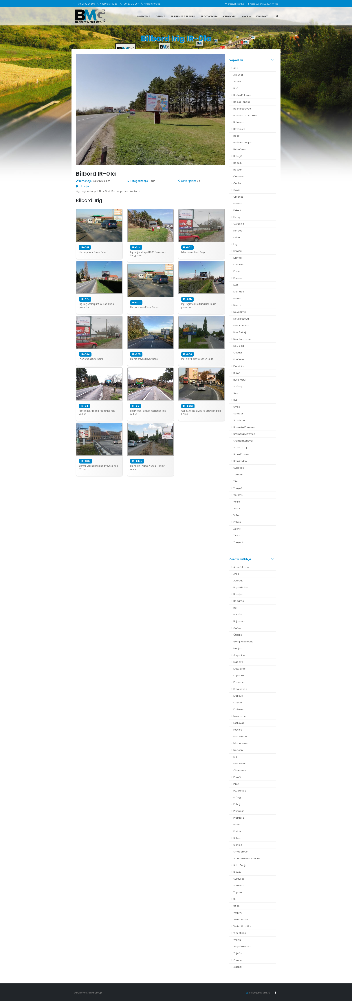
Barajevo (238, 594)
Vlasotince (239, 933)
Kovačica (238, 264)
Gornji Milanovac (243, 641)
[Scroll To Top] (345, 997)
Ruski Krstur (239, 379)
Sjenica (237, 844)
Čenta (237, 183)
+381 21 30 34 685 (85, 3)
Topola (237, 892)
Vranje (237, 939)
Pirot (236, 783)
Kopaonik (238, 675)
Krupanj (237, 702)
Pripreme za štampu (183, 16)
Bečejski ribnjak (242, 142)
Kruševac (238, 709)
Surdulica (239, 878)
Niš (235, 756)
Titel (235, 481)
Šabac (237, 838)
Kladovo (238, 661)
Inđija (236, 237)
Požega (237, 797)
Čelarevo (239, 176)
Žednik (237, 528)
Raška (237, 824)
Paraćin (237, 777)
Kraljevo (238, 695)
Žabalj (237, 522)
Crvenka (238, 196)
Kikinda (237, 257)
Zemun (237, 960)
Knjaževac (239, 668)
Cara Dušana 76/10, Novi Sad (264, 3)
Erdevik (237, 203)
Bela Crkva (239, 149)
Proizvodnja (209, 16)
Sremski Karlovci (243, 440)
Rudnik (237, 831)
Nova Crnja (240, 312)
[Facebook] (275, 992)
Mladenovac (240, 743)
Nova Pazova (241, 318)
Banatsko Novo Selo (245, 115)
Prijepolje (238, 811)
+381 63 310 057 (130, 3)
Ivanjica (238, 648)
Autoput (238, 580)
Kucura (237, 278)
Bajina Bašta (240, 587)
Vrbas (237, 508)
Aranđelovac (241, 567)
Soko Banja (240, 865)
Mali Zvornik (240, 736)
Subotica (238, 467)
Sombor (238, 413)
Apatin (237, 81)
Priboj (236, 804)
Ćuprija (237, 634)
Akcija (246, 16)
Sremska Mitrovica (244, 433)
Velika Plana (240, 919)
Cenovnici (229, 16)
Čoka (236, 190)
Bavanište (239, 129)
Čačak (237, 628)
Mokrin (237, 298)
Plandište (238, 366)
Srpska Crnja (240, 447)
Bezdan (237, 169)
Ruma (236, 373)
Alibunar (238, 74)
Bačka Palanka (242, 95)
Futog (236, 217)
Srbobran (239, 420)
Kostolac (238, 682)
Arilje (236, 573)
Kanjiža (237, 251)
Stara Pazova (241, 454)
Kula (235, 284)
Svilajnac (238, 885)
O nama (160, 16)
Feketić (237, 210)
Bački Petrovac (242, 108)
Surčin (237, 872)
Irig (235, 244)
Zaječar (238, 953)
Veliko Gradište (242, 926)
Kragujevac (240, 689)
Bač (235, 88)
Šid (235, 400)
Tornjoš (237, 488)
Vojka (236, 501)
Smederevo (240, 851)
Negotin (238, 750)
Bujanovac (239, 621)
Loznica (237, 729)
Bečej (236, 135)
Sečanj (237, 386)
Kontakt (262, 16)
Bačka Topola (241, 101)
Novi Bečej (239, 332)
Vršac (236, 515)
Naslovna (143, 16)
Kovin (236, 271)
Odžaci (237, 352)
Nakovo (237, 305)
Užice (236, 905)
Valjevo (237, 912)
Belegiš (237, 156)
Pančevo (238, 359)
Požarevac (239, 790)
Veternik (238, 494)
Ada (235, 68)
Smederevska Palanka (246, 858)
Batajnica (239, 122)
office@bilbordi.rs (235, 3)
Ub (234, 899)
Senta (236, 393)
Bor (235, 607)
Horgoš (237, 230)
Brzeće (237, 614)
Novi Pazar (239, 763)
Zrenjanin (238, 542)
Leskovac (238, 722)
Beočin (237, 162)
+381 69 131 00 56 (109, 3)
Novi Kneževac (242, 339)
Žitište (236, 535)
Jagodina (239, 655)
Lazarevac (239, 716)
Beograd (238, 601)
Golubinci (239, 223)
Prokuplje (238, 817)
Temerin (238, 474)
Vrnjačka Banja (242, 946)
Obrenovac (240, 770)
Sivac (236, 406)
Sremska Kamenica (244, 427)
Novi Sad (238, 345)
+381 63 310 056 (152, 3)
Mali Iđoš (238, 291)
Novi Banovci (241, 325)
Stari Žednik (240, 461)
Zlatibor (237, 966)
